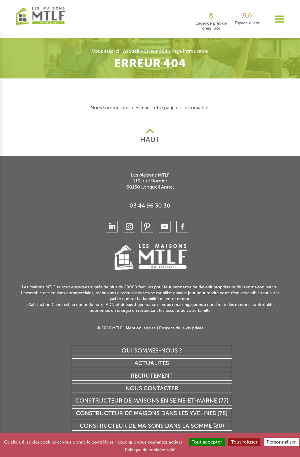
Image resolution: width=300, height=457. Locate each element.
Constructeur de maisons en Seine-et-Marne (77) (152, 400)
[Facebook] (182, 226)
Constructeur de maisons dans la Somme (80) (152, 425)
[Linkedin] (112, 226)
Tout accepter (207, 442)
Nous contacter (151, 388)
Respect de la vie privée (181, 328)
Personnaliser (281, 442)
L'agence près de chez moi (211, 26)
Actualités (151, 363)
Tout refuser (244, 442)
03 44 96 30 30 (150, 205)
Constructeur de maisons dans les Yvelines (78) (152, 413)
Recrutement (152, 375)
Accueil (131, 51)
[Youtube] (165, 226)
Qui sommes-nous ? (152, 350)
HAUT (150, 139)
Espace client (247, 22)
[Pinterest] (147, 226)
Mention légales (141, 328)
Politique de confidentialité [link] (150, 449)
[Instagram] (129, 226)
